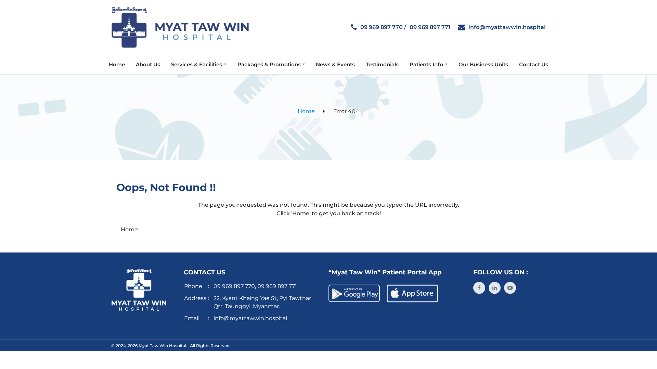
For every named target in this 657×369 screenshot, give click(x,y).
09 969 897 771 (430, 27)
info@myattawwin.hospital (507, 27)
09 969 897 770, (235, 286)
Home (306, 111)
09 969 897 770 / (383, 27)
